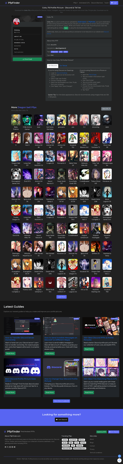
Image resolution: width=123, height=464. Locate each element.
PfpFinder (13, 2)
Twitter (12, 441)
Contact (92, 446)
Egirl (70, 443)
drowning (95, 127)
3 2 (84, 127)
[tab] (52, 66)
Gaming (79, 445)
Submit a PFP (101, 432)
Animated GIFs (84, 3)
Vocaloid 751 (84, 271)
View (15, 120)
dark (107, 127)
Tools (106, 3)
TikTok (7, 441)
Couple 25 (50, 217)
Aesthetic (73, 440)
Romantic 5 (61, 163)
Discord (56, 439)
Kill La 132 (84, 289)
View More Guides (60, 401)
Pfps (75, 3)
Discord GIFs (67, 448)
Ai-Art (65, 443)
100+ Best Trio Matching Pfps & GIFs (100, 379)
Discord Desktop (62, 73)
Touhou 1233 (27, 289)
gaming (7, 443)
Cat (73, 445)
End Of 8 (16, 235)
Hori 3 (27, 145)
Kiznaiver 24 (107, 181)
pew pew (61, 127)
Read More (10, 353)
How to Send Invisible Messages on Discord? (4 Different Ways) (60, 339)
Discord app (92, 74)
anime (65, 51)
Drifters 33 (95, 253)
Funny (83, 443)
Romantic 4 (61, 217)
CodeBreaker (73, 235)
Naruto (81, 440)
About (92, 439)
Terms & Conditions (96, 452)
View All (105, 109)
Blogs (91, 442)
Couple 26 (50, 163)
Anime (65, 440)
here (66, 28)
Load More (61, 297)
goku (60, 51)
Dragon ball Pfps (27, 107)
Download (28, 59)
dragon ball (54, 51)
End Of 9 (27, 181)
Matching (66, 445)
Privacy (92, 449)
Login (115, 3)
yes (73, 127)
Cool (76, 443)
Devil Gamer (82, 22)
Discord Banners (97, 3)
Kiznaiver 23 (61, 253)
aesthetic (47, 441)
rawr (38, 127)
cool (52, 441)
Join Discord (62, 419)
